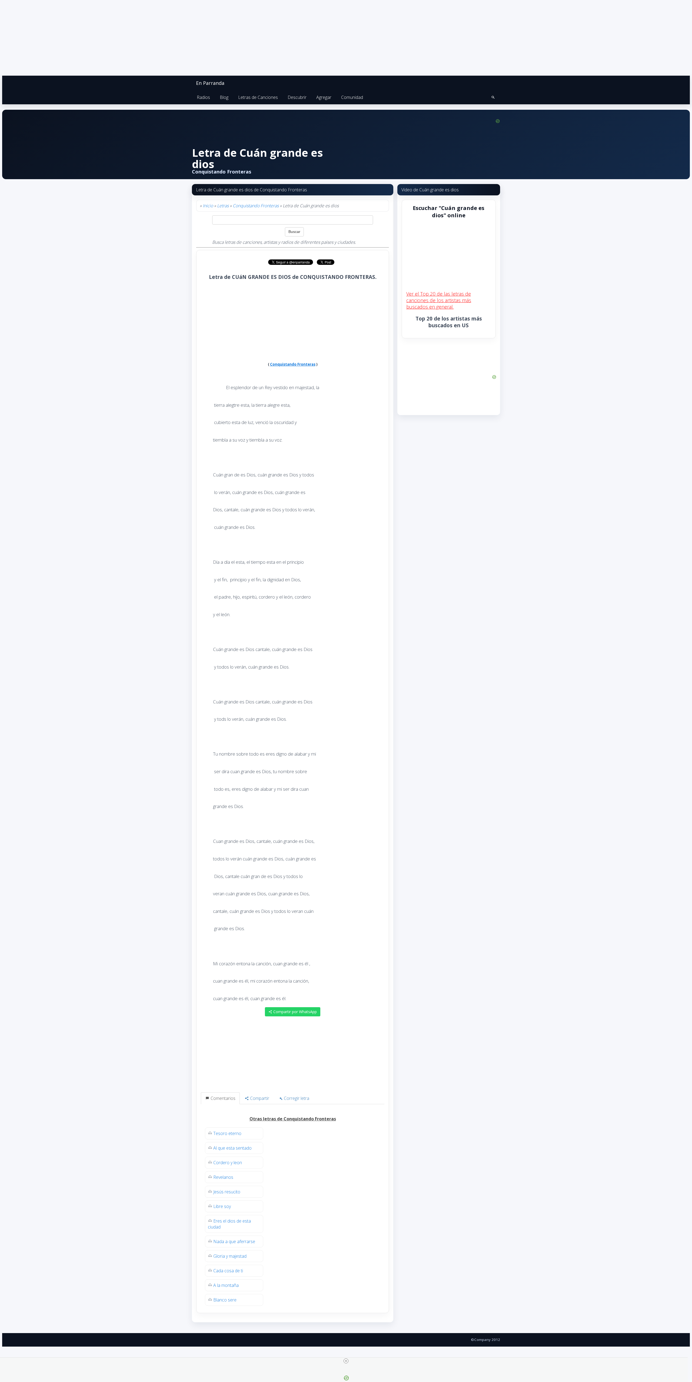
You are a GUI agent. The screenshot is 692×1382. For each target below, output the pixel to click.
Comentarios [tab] (222, 1098)
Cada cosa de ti (228, 1271)
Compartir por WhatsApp (294, 1011)
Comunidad (352, 97)
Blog (224, 97)
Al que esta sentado (232, 1148)
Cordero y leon (227, 1163)
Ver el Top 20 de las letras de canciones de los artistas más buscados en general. (438, 300)
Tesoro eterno (227, 1133)
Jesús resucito (226, 1192)
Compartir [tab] (259, 1098)
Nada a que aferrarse (234, 1241)
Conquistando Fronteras (256, 206)
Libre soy (222, 1206)
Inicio (208, 206)
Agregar (323, 97)
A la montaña (226, 1285)
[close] (346, 1360)
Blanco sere (225, 1300)
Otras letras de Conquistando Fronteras (292, 1119)
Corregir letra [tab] (296, 1098)
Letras (223, 206)
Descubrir (297, 97)
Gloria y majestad (230, 1256)
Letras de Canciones (258, 97)
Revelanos (223, 1177)
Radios (203, 97)
